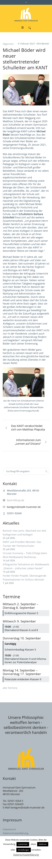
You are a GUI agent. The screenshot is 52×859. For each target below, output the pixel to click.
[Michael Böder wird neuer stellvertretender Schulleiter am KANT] (26, 89)
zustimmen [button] (22, 844)
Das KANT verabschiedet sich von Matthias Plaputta (28, 427)
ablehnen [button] (43, 844)
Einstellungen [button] (23, 850)
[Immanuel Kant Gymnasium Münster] (26, 14)
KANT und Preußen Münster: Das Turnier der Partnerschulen (22, 543)
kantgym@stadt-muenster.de (24, 507)
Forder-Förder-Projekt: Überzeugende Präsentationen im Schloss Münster (24, 577)
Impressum (9, 829)
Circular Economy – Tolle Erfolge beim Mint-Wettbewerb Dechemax (25, 555)
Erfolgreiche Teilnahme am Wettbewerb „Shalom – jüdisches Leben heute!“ (26, 566)
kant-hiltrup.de (15, 500)
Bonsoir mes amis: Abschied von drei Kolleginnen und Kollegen (24, 532)
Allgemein (8, 43)
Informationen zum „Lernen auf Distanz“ (28, 441)
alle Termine (10, 688)
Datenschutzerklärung (15, 833)
